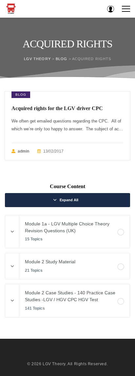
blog (20, 94)
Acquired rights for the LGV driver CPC (57, 108)
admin (23, 151)
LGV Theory (54, 364)
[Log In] (110, 9)
